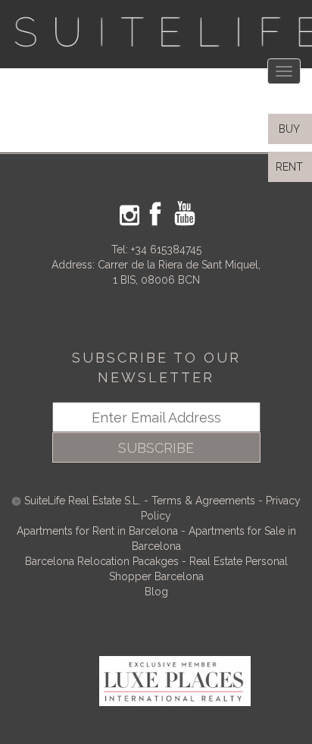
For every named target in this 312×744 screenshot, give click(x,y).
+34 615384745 (166, 249)
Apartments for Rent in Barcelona (99, 531)
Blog (156, 591)
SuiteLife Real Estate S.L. (82, 500)
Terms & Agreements (203, 500)
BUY (288, 129)
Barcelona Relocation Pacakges (102, 561)
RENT (292, 167)
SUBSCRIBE (156, 448)
